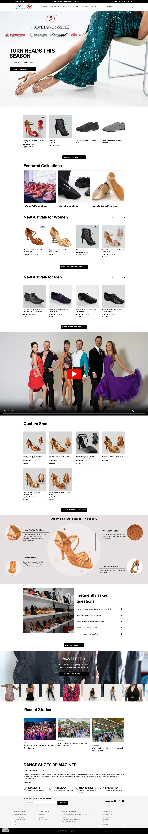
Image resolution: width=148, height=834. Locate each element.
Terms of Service (121, 831)
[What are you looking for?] (132, 7)
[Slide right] (123, 218)
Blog (15, 824)
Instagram (41, 814)
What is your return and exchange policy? (90, 621)
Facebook (41, 817)
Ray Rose (105, 819)
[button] (26, 144)
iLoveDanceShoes (107, 814)
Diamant (104, 822)
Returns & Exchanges (20, 819)
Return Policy (102, 831)
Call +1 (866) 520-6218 (68, 822)
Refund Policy (111, 831)
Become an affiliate (44, 819)
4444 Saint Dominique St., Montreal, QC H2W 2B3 (76, 814)
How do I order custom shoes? (87, 628)
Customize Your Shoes (20, 814)
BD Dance (105, 824)
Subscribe (63, 802)
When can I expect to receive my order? (89, 615)
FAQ (15, 822)
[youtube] (116, 1)
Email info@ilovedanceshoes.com (71, 819)
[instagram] (113, 1)
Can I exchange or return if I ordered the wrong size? (94, 609)
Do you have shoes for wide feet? (87, 634)
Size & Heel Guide (19, 817)
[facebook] (111, 1)
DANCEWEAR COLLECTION (71, 674)
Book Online (65, 817)
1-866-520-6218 (19, 1)
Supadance (105, 817)
